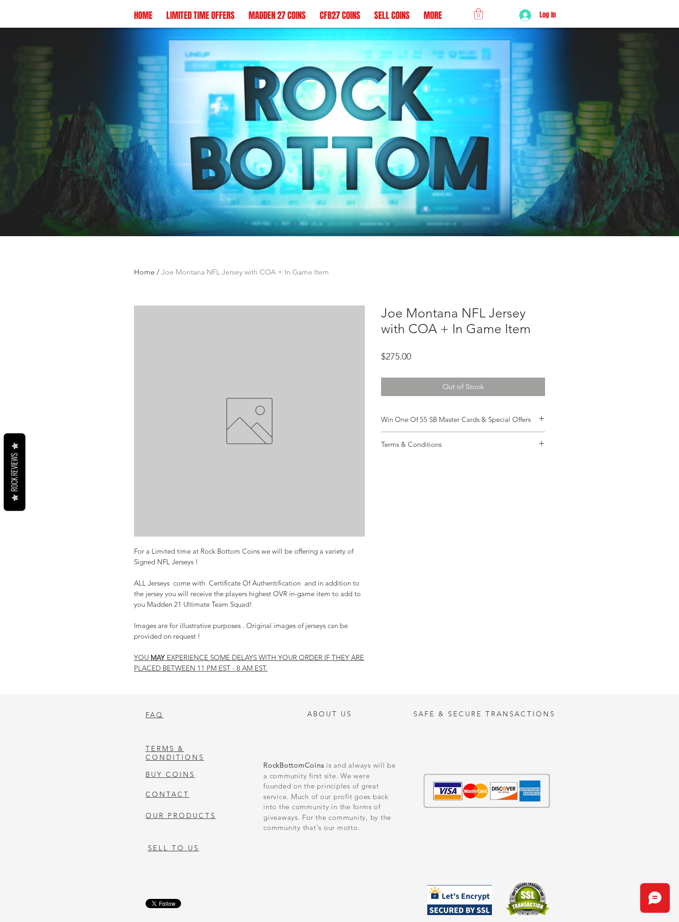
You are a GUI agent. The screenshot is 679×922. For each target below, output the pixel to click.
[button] (478, 13)
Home (144, 272)
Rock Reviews (14, 471)
